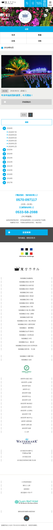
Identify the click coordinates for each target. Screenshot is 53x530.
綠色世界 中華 (26, 414)
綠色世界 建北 (26, 386)
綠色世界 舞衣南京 (26, 403)
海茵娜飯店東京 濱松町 (26, 296)
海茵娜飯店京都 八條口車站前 (26, 321)
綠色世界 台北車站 (26, 410)
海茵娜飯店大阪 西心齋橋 (26, 310)
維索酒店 (26, 489)
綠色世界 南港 (26, 428)
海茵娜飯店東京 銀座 (26, 292)
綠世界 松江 (26, 389)
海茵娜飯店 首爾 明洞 (26, 356)
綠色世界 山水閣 (26, 382)
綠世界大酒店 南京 (26, 378)
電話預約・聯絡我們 (39, 3)
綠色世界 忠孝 (26, 400)
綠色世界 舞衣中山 (26, 417)
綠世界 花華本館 (26, 421)
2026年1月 (12, 147)
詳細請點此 (26, 102)
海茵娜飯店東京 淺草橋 (26, 303)
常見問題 (33, 3)
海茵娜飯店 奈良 (26, 338)
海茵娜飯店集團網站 (26, 278)
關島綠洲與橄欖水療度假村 (26, 511)
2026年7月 (12, 132)
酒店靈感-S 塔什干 (26, 492)
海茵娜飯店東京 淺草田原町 (26, 324)
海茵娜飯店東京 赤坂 (26, 299)
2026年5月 (12, 138)
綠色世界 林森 (26, 393)
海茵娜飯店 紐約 (26, 360)
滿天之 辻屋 (26, 485)
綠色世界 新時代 (26, 407)
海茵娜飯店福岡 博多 (26, 317)
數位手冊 (27, 3)
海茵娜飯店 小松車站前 (26, 335)
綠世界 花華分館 (26, 425)
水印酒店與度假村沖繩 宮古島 (26, 460)
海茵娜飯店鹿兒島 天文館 (26, 349)
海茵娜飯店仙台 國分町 (26, 342)
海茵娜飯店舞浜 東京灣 (26, 282)
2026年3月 (12, 141)
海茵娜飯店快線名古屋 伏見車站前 (26, 345)
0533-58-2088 (27, 212)
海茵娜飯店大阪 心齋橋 (26, 313)
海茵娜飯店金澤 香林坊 (26, 331)
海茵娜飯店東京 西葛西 (26, 289)
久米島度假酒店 (27, 482)
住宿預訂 (46, 3)
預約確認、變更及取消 (26, 238)
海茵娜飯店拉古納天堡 (27, 285)
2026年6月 (12, 135)
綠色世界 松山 (26, 396)
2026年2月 (12, 144)
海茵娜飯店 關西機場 (27, 328)
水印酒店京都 (26, 457)
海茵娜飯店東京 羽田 (26, 306)
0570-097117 (26, 200)
